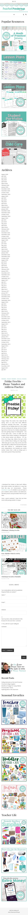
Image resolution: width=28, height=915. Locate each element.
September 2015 (5, 322)
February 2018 (5, 269)
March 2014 (4, 355)
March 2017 (4, 289)
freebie (3, 379)
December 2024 (5, 211)
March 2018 (4, 267)
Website (3, 609)
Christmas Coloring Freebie (10, 530)
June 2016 (4, 305)
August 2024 (4, 218)
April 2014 (4, 353)
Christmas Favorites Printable (11, 577)
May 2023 (4, 245)
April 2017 (4, 287)
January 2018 (4, 271)
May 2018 (4, 264)
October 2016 (5, 298)
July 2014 (3, 347)
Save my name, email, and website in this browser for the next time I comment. (11, 619)
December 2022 (5, 254)
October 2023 (5, 236)
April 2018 (4, 265)
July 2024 (3, 220)
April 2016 (4, 309)
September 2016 (5, 300)
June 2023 (4, 243)
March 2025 (4, 205)
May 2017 (4, 285)
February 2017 (5, 291)
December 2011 (5, 366)
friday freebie (11, 379)
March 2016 (4, 311)
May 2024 (4, 223)
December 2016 (5, 295)
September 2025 (5, 194)
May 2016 (4, 307)
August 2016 (4, 302)
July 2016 (3, 304)
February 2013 (5, 358)
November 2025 (5, 190)
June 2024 (4, 221)
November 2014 (5, 340)
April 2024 (4, 225)
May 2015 (4, 329)
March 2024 (4, 227)
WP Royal (17, 912)
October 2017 (5, 276)
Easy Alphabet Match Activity (10, 553)
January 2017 (4, 293)
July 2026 (3, 176)
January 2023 (4, 253)
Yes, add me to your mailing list (10, 623)
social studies (22, 379)
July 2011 (3, 369)
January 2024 (4, 231)
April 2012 (4, 362)
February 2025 (5, 207)
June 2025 (4, 200)
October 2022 (5, 258)
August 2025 (4, 196)
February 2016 (5, 313)
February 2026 (5, 185)
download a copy (5, 489)
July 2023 (3, 242)
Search (23, 657)
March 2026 (4, 183)
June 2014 (4, 349)
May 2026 (4, 179)
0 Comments (23, 504)
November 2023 (5, 234)
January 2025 (4, 209)
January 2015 (4, 336)
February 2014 (5, 357)
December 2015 (5, 316)
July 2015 (3, 326)
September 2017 (5, 278)
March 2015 (4, 333)
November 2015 (5, 318)
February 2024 (5, 229)
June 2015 (4, 327)
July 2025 (3, 198)
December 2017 (5, 273)
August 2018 (4, 260)
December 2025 (5, 189)
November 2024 (5, 212)
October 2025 (5, 192)
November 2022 (5, 256)
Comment (3, 626)
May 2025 (4, 201)
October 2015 (5, 320)
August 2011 (4, 368)
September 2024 (5, 216)
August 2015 (4, 324)
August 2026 (4, 174)
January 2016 (4, 315)
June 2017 (4, 284)
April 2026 (4, 181)
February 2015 (5, 335)
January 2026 (4, 187)
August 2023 (4, 240)
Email (3, 602)
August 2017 (4, 280)
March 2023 (4, 249)
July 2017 (3, 282)
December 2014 (5, 338)
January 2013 (4, 360)
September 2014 (5, 344)
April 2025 (4, 203)
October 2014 (5, 342)
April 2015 (4, 331)
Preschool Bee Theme (7, 687)
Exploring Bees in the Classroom (9, 689)
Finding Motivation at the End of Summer (11, 682)
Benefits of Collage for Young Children (11, 685)
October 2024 (5, 214)
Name (3, 595)
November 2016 (5, 296)
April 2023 (4, 247)
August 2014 (4, 346)
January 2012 (4, 364)
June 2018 (4, 262)
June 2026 (4, 178)
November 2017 (5, 274)
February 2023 (5, 251)
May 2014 (4, 351)
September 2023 (5, 238)
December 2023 (5, 232)
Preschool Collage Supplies (8, 684)
